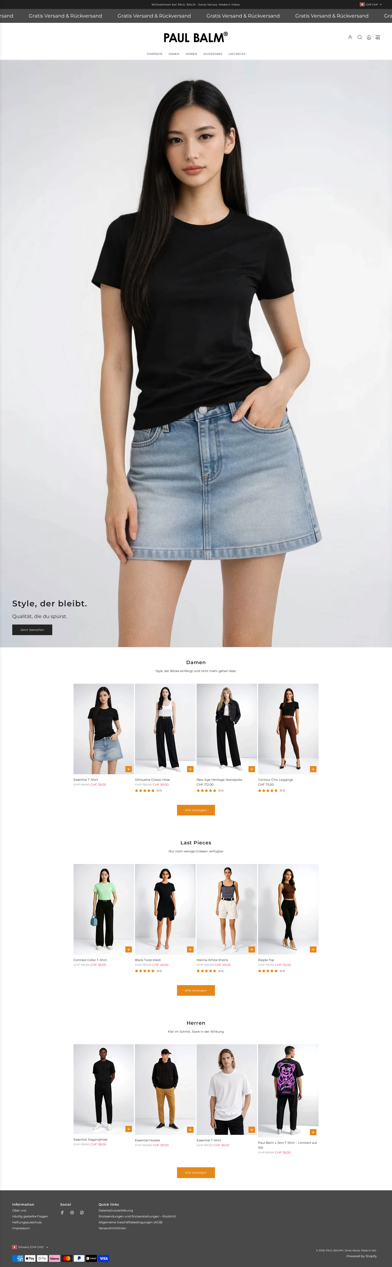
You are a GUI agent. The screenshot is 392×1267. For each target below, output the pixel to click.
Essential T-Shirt (86, 780)
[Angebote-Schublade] (368, 37)
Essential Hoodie (147, 1140)
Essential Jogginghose (90, 1139)
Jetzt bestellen (32, 629)
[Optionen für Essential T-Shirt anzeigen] (128, 769)
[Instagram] (72, 1212)
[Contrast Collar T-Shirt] (104, 909)
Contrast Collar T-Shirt (90, 960)
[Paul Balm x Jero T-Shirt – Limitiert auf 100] (288, 1090)
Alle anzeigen (196, 810)
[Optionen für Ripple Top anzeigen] (313, 949)
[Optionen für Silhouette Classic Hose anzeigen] (190, 769)
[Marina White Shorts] (227, 909)
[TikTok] (81, 1212)
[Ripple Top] (288, 909)
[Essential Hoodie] (165, 1089)
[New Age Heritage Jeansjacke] (227, 729)
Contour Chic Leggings (275, 780)
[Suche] (359, 37)
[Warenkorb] (377, 37)
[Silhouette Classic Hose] (165, 729)
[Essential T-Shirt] (104, 729)
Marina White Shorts (212, 960)
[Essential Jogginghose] (104, 1089)
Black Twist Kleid (147, 960)
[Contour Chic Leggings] (288, 729)
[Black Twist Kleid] (165, 909)
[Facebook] (62, 1212)
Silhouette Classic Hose (152, 780)
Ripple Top (266, 960)
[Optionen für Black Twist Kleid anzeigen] (190, 949)
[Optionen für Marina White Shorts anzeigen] (251, 949)
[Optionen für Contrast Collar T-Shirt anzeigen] (128, 949)
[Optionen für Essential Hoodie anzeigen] (190, 1130)
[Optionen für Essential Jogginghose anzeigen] (128, 1129)
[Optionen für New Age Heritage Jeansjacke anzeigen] (251, 769)
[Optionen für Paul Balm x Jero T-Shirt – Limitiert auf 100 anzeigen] (313, 1132)
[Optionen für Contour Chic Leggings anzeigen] (313, 769)
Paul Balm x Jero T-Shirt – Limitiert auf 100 (287, 1145)
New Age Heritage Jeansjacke (219, 780)
